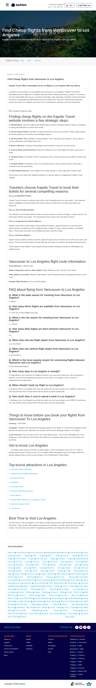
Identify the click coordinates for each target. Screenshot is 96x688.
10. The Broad (14, 508)
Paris (49, 652)
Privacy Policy (9, 652)
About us (7, 639)
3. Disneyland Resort (16, 478)
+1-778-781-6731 (57, 7)
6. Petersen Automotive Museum (21, 491)
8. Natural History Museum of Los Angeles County (27, 500)
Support (7, 642)
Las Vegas (51, 646)
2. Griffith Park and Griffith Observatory (23, 474)
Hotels (28, 642)
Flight (22, 60)
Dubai (50, 642)
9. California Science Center (19, 504)
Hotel (29, 60)
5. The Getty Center (16, 487)
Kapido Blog (12, 60)
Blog (5, 655)
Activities (29, 646)
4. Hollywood (13, 482)
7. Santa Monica (15, 495)
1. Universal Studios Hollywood (20, 469)
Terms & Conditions (11, 649)
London (50, 649)
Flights (28, 639)
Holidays (38, 60)
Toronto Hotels (70, 617)
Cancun (51, 639)
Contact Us (8, 646)
